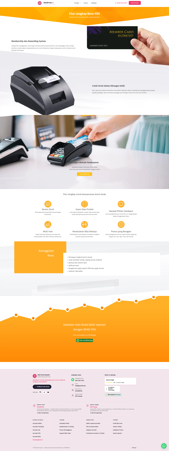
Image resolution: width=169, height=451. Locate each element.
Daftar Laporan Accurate (93, 423)
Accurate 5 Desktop (38, 426)
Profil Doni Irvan (117, 423)
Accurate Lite (36, 430)
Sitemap (134, 447)
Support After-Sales (65, 433)
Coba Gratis (135, 3)
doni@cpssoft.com (80, 386)
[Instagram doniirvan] (40, 392)
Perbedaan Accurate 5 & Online (95, 433)
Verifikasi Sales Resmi (43, 386)
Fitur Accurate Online (92, 426)
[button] (164, 446)
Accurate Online (37, 423)
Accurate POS (36, 433)
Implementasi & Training (67, 426)
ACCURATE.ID (78, 391)
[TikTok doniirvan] (44, 392)
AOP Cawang (78, 396)
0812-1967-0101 (79, 380)
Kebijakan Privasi (118, 430)
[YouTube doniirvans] (48, 392)
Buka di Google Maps (43, 413)
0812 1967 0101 (122, 3)
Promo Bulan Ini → (38, 440)
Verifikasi (94, 3)
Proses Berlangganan (66, 430)
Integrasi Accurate (91, 430)
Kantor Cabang (117, 426)
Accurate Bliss (37, 436)
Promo (86, 3)
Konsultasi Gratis (64, 423)
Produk (76, 3)
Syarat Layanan (117, 433)
